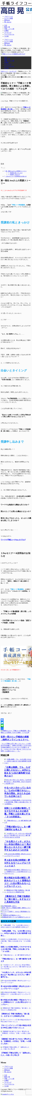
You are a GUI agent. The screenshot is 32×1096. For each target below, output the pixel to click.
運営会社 (7, 20)
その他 (6, 36)
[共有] (16, 728)
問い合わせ (7, 22)
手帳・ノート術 (9, 29)
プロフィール (8, 16)
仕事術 (6, 30)
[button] (3, 168)
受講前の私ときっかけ (16, 173)
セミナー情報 (8, 18)
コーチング (7, 32)
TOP (5, 25)
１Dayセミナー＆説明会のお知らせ (16, 176)
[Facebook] (16, 720)
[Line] (16, 725)
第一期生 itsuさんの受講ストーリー (16, 171)
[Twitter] (16, 722)
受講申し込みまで (15, 174)
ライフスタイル (9, 34)
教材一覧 (7, 27)
